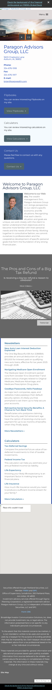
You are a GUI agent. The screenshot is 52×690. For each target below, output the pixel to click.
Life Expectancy (13, 470)
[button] (43, 14)
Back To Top (41, 681)
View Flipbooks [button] (15, 111)
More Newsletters (15, 431)
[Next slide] (49, 33)
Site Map (5, 672)
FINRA (26, 590)
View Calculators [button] (16, 139)
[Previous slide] (3, 33)
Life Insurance (12, 484)
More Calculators (14, 499)
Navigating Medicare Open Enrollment (25, 369)
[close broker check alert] (48, 2)
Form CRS (26, 612)
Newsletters (12, 343)
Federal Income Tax (15, 459)
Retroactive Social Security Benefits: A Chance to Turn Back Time (24, 409)
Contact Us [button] (13, 166)
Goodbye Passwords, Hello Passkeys (23, 389)
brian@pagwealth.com (15, 81)
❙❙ (29, 37)
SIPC (35, 590)
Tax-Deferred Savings (16, 446)
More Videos (26, 286)
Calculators (12, 440)
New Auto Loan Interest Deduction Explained (23, 349)
